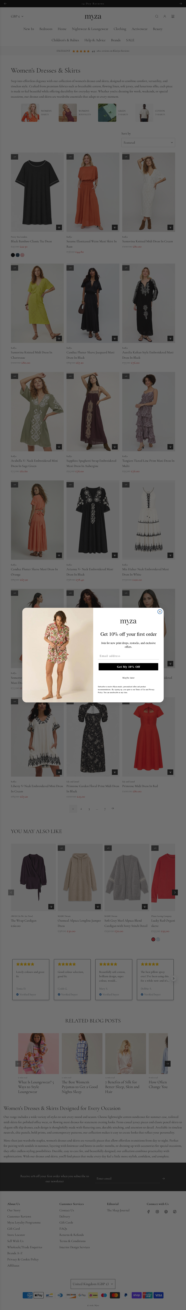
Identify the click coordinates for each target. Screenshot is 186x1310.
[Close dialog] (160, 611)
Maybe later (128, 677)
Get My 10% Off (128, 667)
